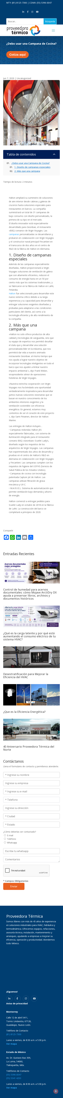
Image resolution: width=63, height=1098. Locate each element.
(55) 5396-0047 (44, 2)
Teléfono (11, 838)
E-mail (10, 835)
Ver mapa (11, 1043)
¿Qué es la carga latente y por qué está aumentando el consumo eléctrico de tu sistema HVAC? (29, 636)
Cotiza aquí (17, 54)
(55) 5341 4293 (13, 1078)
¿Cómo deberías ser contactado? (19, 831)
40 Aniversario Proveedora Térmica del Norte (28, 748)
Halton (12, 293)
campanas (14, 234)
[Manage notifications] (55, 1091)
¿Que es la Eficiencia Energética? (24, 712)
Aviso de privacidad (17, 1003)
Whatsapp (12, 842)
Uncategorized (24, 78)
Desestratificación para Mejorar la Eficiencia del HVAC (25, 675)
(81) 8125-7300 (19, 2)
